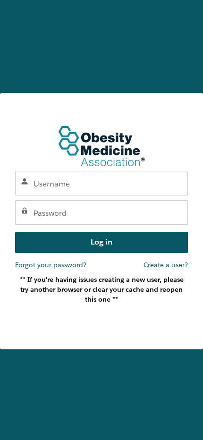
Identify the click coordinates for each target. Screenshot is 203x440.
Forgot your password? (50, 265)
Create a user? (166, 265)
